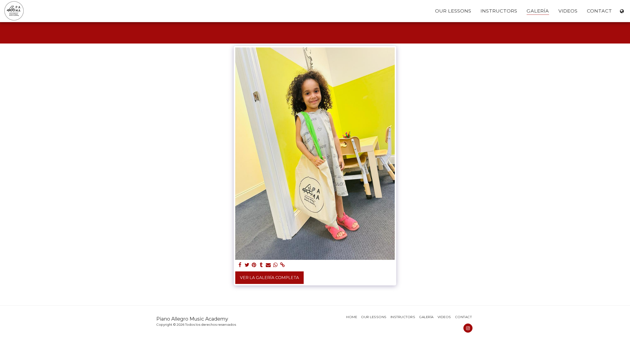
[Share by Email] (268, 265)
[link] (282, 265)
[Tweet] (247, 265)
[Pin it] (254, 265)
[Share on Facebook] (239, 265)
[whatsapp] (275, 265)
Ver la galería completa (269, 277)
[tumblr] (261, 265)
